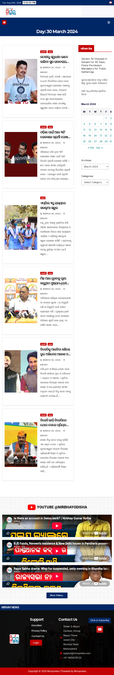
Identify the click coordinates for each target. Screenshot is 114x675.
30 (111, 141)
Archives (86, 160)
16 (111, 129)
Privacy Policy (39, 630)
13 (95, 129)
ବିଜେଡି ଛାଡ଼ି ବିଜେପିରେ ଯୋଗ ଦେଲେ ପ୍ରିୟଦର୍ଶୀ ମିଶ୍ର (54, 425)
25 (84, 141)
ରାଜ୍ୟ (50, 52)
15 (106, 129)
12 (90, 129)
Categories (87, 176)
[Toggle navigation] (109, 22)
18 (84, 135)
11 (84, 129)
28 (101, 141)
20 (95, 135)
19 (89, 135)
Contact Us (37, 636)
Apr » (99, 147)
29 (106, 141)
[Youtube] (99, 629)
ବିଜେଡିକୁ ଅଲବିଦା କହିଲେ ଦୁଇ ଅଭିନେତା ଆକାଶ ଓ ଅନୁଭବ (55, 354)
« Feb (91, 147)
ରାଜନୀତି (43, 52)
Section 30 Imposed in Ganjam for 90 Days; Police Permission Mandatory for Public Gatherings (94, 65)
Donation (36, 625)
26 (89, 141)
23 (111, 135)
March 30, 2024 (52, 67)
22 (106, 135)
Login (36, 642)
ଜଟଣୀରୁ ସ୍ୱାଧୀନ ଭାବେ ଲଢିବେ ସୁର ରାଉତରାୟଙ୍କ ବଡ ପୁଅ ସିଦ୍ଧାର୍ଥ (55, 61)
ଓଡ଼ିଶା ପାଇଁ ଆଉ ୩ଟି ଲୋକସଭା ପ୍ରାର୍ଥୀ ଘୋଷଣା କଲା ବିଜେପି (55, 137)
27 (95, 141)
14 (101, 129)
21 (101, 135)
